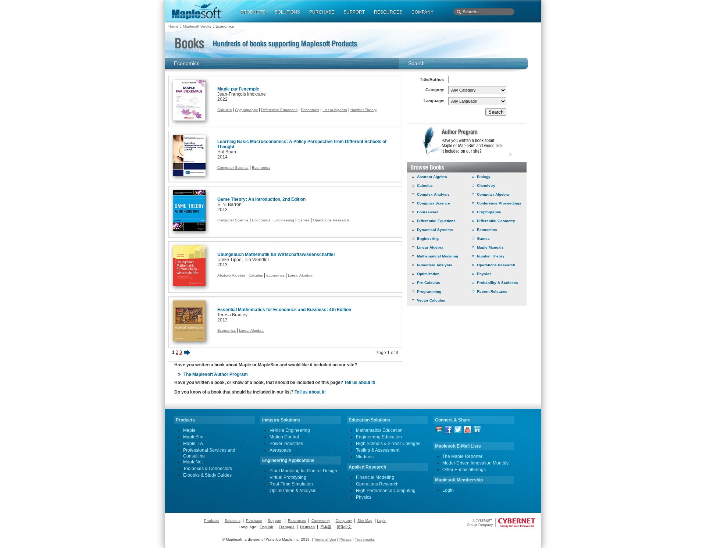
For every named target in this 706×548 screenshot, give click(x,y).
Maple (189, 430)
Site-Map (364, 521)
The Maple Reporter (462, 456)
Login (448, 490)
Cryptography (246, 110)
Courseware (428, 212)
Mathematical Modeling (437, 256)
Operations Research (331, 220)
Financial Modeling (375, 477)
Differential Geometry (496, 221)
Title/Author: (432, 79)
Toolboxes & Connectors (207, 468)
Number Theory (363, 110)
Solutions (232, 521)
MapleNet (193, 462)
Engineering (284, 220)
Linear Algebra (334, 110)
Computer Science (233, 168)
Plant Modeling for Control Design (303, 470)
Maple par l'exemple (238, 89)
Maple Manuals (490, 247)
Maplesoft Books (197, 26)
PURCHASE (321, 12)
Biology (484, 177)
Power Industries (286, 443)
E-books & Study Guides (207, 475)
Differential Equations (279, 110)
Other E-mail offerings (464, 469)
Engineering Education (379, 437)
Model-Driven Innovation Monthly (475, 463)
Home (173, 26)
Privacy (345, 539)
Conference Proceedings (499, 203)
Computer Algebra (493, 194)
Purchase (254, 521)
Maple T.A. (193, 443)
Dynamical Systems (435, 230)
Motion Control (284, 437)
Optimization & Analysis (293, 490)
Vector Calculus (431, 300)
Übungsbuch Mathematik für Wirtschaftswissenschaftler (276, 254)
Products (211, 521)
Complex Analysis (433, 194)
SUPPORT (354, 12)
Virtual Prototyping (288, 477)
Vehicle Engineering (290, 430)
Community (320, 521)
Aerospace (280, 450)
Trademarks (365, 539)
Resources (297, 521)
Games (303, 220)
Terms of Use (325, 539)
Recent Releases (492, 291)
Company (344, 521)
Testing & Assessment (377, 450)
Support (274, 521)
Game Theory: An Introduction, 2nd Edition (261, 199)
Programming (429, 291)
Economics (310, 110)
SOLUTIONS (287, 12)
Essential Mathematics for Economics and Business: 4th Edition (284, 309)
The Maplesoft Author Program (215, 374)
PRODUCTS (252, 12)
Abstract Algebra (231, 275)
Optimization (428, 274)
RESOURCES (388, 12)
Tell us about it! (359, 382)
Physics (484, 274)
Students (365, 456)
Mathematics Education (379, 430)
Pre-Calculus (428, 283)
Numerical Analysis (434, 265)
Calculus (224, 110)
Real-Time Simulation (291, 484)
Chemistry (486, 186)
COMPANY (422, 12)
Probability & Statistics (497, 283)
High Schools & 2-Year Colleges (388, 443)
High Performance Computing (386, 490)
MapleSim (193, 437)
